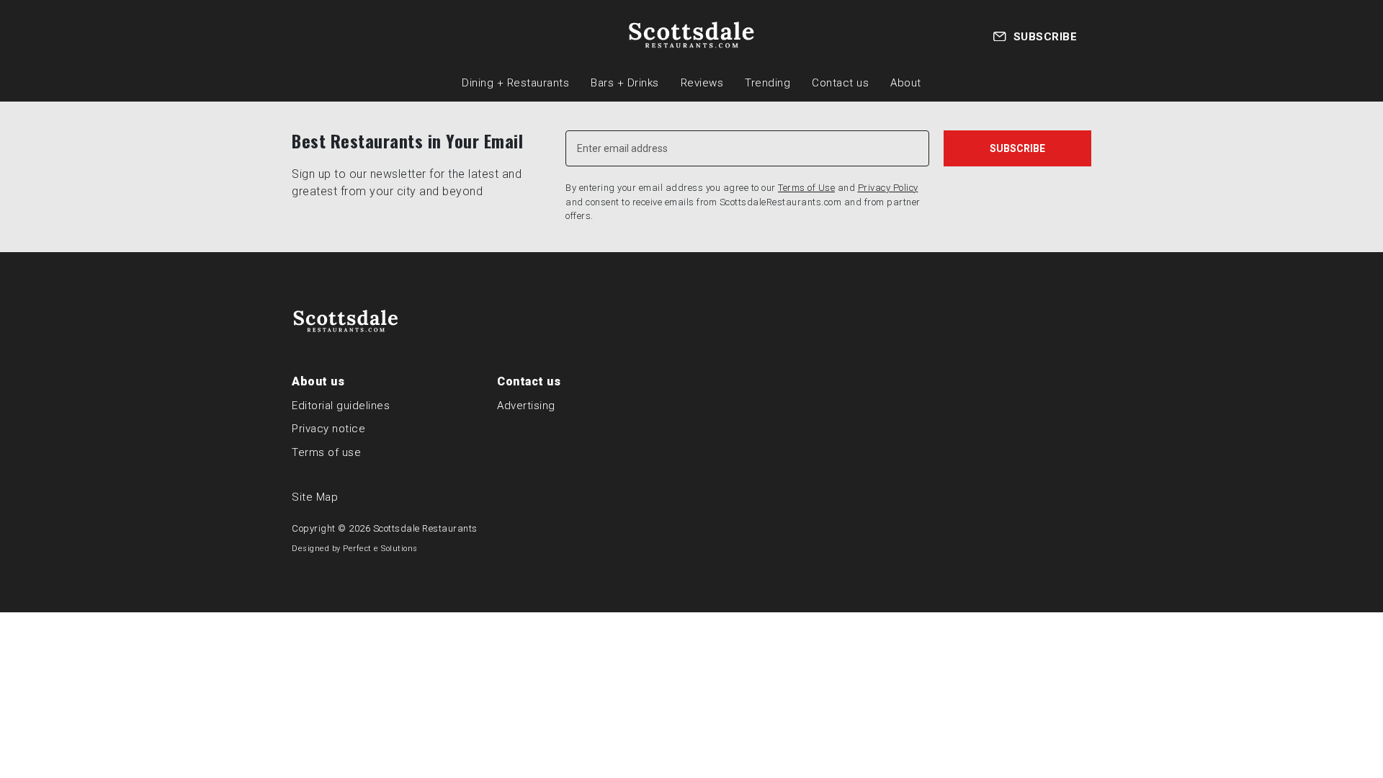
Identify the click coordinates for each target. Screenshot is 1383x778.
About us (318, 381)
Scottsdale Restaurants (425, 528)
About (905, 82)
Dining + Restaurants (515, 82)
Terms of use (326, 452)
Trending (767, 82)
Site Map (315, 497)
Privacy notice (328, 428)
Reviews (702, 82)
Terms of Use (806, 187)
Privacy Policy (888, 187)
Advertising (526, 405)
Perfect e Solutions (380, 548)
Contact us (840, 82)
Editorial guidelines (341, 405)
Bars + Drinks (625, 82)
